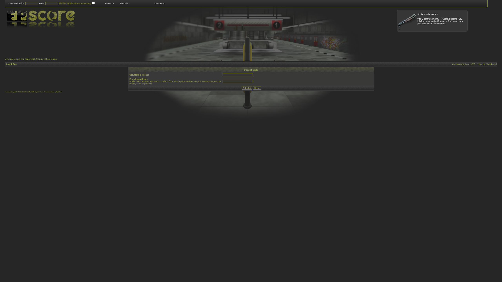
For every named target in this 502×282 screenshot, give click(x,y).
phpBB (15, 92)
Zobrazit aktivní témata (46, 59)
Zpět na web (159, 3)
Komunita (109, 3)
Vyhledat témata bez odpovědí (19, 59)
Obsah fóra (11, 64)
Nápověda (125, 3)
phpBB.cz (58, 92)
